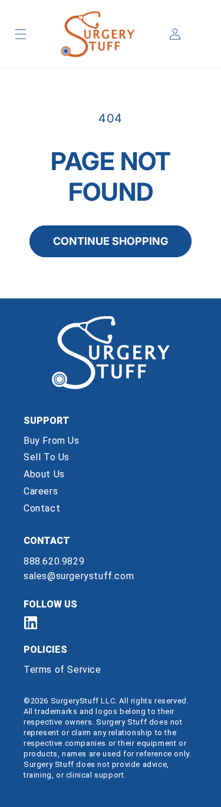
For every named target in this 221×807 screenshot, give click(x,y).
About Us (44, 474)
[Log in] (175, 34)
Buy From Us (52, 440)
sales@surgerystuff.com (79, 576)
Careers (41, 491)
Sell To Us (47, 457)
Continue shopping (110, 241)
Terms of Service (62, 669)
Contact (42, 508)
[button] (21, 34)
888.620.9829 (54, 561)
